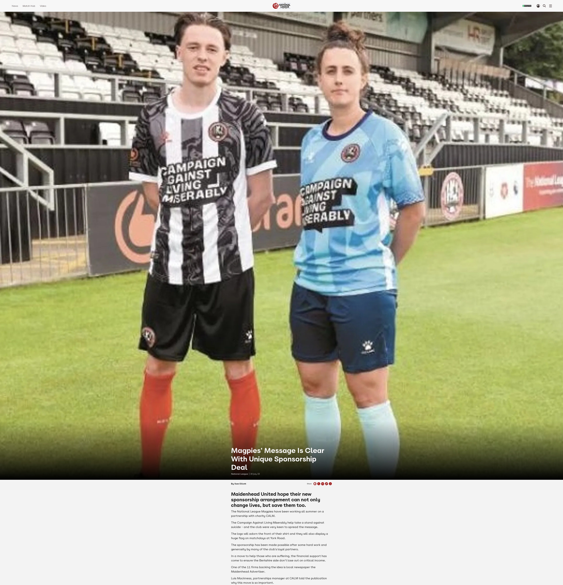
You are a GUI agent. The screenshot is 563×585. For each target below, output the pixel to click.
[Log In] (538, 6)
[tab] (538, 6)
